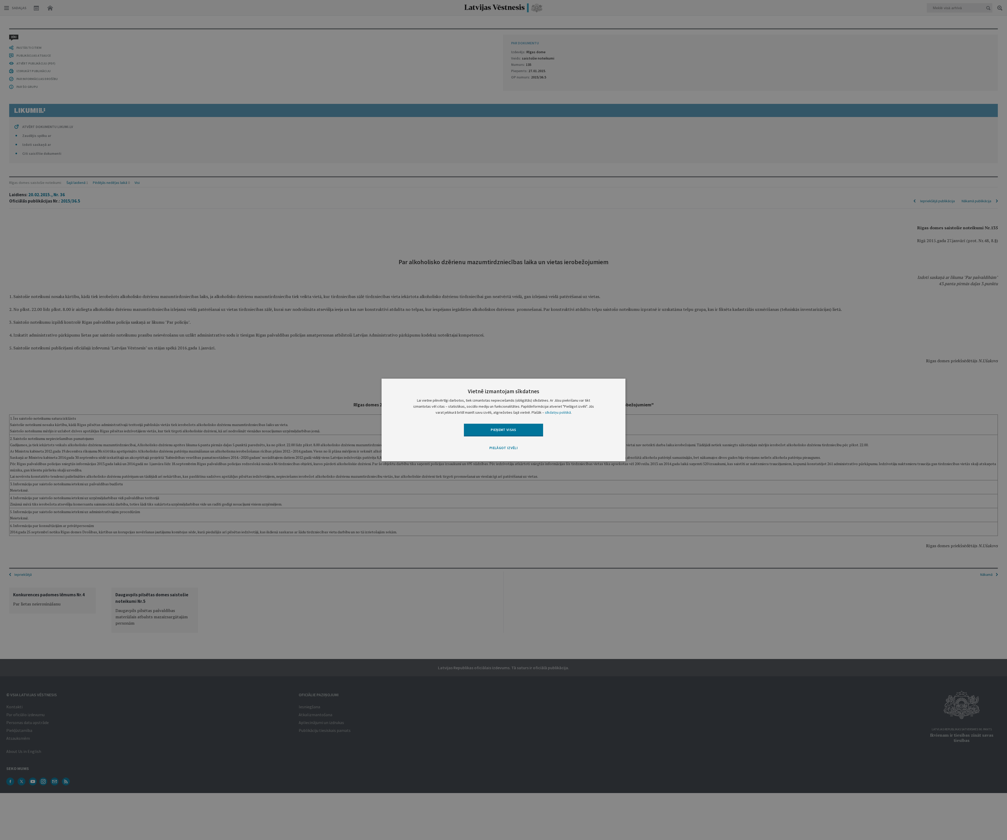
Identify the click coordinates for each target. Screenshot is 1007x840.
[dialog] (503, 420)
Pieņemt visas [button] (503, 429)
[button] (503, 448)
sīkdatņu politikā (558, 412)
